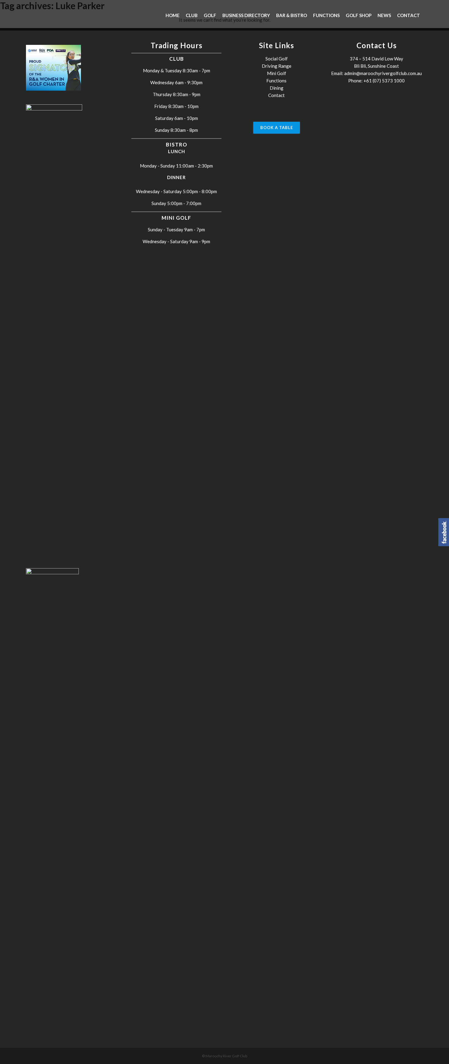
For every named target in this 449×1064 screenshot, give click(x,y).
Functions (276, 80)
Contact (276, 95)
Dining (276, 88)
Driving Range (276, 66)
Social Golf (276, 58)
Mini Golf (276, 73)
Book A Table (276, 127)
